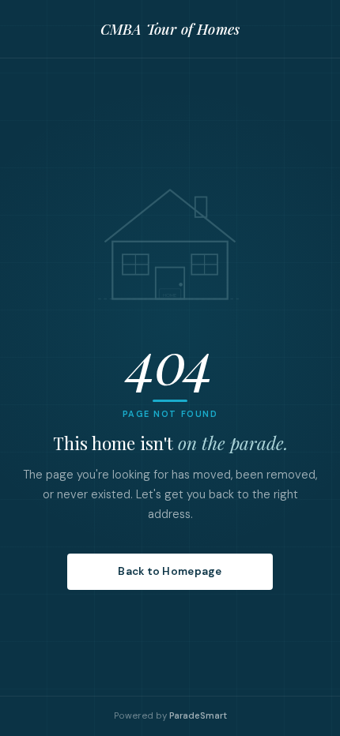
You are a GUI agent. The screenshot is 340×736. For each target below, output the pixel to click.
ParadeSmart (198, 716)
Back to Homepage (169, 571)
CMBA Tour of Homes (170, 29)
